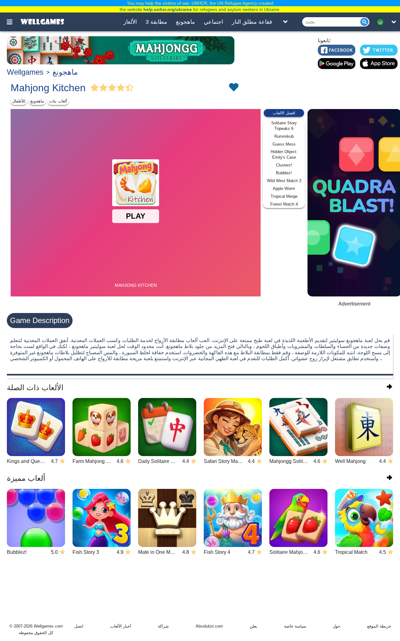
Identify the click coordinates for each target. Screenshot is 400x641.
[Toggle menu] (13, 21)
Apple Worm (284, 188)
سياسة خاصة (295, 626)
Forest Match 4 (284, 204)
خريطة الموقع (379, 626)
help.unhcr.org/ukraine (167, 9)
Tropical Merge (284, 196)
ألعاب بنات (58, 101)
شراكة (163, 626)
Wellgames (25, 72)
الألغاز (130, 22)
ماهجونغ (185, 22)
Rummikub (284, 136)
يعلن (253, 626)
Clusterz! (284, 165)
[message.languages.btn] (382, 21)
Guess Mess (284, 144)
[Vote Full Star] (94, 87)
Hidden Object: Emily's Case (284, 154)
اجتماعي (213, 22)
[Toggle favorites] (233, 87)
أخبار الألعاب (120, 626)
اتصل (78, 626)
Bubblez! (284, 173)
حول (336, 626)
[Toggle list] (285, 21)
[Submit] (364, 22)
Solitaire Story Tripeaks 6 (284, 126)
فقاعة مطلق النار (252, 22)
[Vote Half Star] (129, 87)
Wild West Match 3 (284, 180)
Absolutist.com (209, 626)
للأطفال (18, 101)
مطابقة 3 (156, 22)
